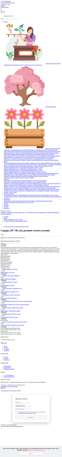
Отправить (31, 417)
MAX (52, 212)
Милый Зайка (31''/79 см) (7, 272)
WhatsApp (8, 214)
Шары (5, 161)
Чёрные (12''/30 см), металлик (9, 298)
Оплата (6, 204)
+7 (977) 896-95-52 (6, 1)
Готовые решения (9, 193)
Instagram (57, 212)
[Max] (3, 5)
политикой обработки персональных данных (27, 413)
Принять (31, 453)
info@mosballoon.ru (41, 212)
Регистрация (7, 367)
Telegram (3, 214)
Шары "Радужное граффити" (9, 279)
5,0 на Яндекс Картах (9, 386)
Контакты (6, 208)
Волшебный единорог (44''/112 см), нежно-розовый (15, 304)
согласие (21, 412)
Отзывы (6, 206)
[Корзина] (1, 10)
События (6, 179)
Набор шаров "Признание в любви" (10, 311)
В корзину (3, 244)
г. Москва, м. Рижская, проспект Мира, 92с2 (13, 212)
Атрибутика (7, 199)
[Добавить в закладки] (1, 269)
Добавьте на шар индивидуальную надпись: (13, 237)
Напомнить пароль (9, 369)
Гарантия (6, 350)
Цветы (6, 21)
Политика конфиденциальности (36, 450)
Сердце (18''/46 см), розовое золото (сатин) (12, 325)
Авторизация (7, 366)
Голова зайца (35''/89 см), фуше (9, 317)
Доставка (6, 205)
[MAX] (3, 388)
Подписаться (9, 335)
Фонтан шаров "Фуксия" (7, 285)
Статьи (6, 357)
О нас (5, 346)
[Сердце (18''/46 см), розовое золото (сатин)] (16, 226)
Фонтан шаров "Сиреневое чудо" (10, 291)
